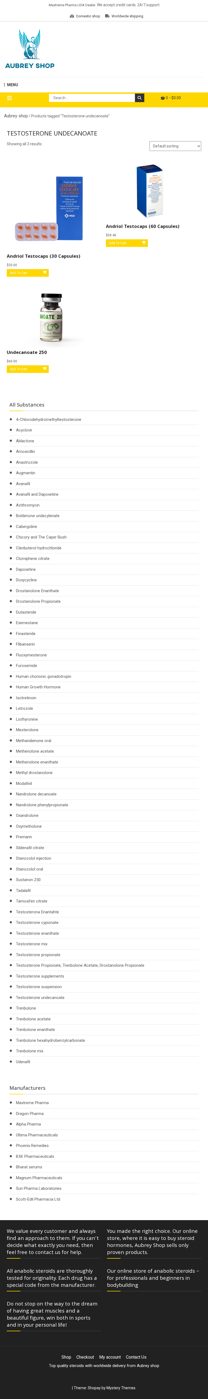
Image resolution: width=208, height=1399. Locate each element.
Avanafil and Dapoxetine (37, 494)
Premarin (24, 836)
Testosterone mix (31, 944)
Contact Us (136, 1357)
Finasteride (25, 633)
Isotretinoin (26, 697)
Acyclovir (24, 430)
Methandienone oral (33, 740)
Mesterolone (27, 729)
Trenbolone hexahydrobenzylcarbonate (50, 1040)
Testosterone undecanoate (40, 997)
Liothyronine (27, 719)
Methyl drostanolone (34, 772)
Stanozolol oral (29, 869)
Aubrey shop (16, 115)
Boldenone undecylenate (38, 515)
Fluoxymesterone (31, 655)
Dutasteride (26, 612)
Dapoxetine (26, 569)
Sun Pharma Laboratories (38, 1188)
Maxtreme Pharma (32, 1102)
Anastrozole (27, 462)
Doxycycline (26, 580)
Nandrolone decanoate (36, 794)
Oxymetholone (29, 826)
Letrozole (24, 708)
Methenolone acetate (35, 751)
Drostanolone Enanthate (37, 590)
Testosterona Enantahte (37, 912)
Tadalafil (23, 890)
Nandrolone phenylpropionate (42, 804)
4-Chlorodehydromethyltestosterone (48, 419)
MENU (12, 85)
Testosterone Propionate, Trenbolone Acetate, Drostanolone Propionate (80, 965)
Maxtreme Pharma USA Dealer (72, 5)
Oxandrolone (27, 815)
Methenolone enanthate (37, 762)
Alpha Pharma (28, 1124)
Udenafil (23, 1061)
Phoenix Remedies (32, 1145)
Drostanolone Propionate (38, 601)
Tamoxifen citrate (31, 901)
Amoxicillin (25, 451)
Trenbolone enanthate (35, 1029)
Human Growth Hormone (38, 687)
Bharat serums (29, 1167)
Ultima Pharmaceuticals (37, 1135)
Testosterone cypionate (37, 922)
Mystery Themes (120, 1388)
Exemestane (27, 622)
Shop (66, 1357)
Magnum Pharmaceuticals (39, 1177)
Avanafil (23, 483)
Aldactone (25, 441)
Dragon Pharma (30, 1113)
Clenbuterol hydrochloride (38, 548)
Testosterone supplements (40, 976)
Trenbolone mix (29, 1051)
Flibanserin (25, 644)
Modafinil (24, 783)
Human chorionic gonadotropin (43, 676)
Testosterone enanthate (37, 933)
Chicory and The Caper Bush (41, 537)
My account (110, 1357)
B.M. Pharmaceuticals (35, 1156)
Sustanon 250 (28, 879)
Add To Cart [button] (18, 273)
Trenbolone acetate (33, 1019)
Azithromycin (28, 505)
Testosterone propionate (38, 954)
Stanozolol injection (33, 858)
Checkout (85, 1357)
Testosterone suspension (39, 986)
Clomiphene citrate (33, 558)
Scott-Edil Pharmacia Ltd (38, 1199)
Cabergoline (26, 526)
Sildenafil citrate (30, 847)
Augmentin (25, 472)
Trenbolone (26, 1008)
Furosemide (26, 665)
